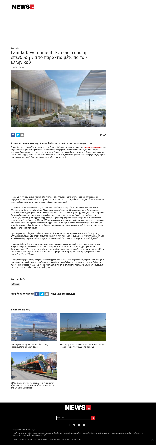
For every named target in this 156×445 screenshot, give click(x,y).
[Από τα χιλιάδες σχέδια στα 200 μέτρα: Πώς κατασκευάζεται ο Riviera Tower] (34, 327)
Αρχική (15, 439)
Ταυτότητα (75, 439)
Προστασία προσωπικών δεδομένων (60, 439)
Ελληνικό (15, 284)
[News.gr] (23, 7)
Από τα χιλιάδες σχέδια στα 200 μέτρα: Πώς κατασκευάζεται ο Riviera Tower (29, 345)
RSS (80, 439)
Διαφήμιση (37, 439)
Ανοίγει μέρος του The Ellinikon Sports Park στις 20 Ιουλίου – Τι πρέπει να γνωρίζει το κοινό (82, 345)
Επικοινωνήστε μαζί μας (25, 439)
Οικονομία (15, 48)
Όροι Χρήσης (45, 439)
